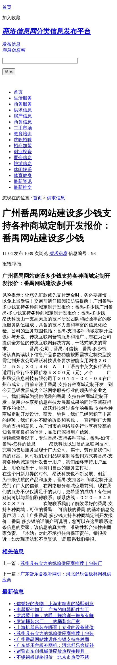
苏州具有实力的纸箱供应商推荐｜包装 (54, 633)
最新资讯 (23, 181)
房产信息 (23, 115)
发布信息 (11, 44)
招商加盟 (23, 145)
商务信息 (23, 121)
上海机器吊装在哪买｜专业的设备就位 (54, 627)
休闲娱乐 (23, 169)
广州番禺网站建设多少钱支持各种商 (51, 639)
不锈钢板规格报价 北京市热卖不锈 (51, 657)
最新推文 (23, 187)
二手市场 (23, 127)
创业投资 (23, 151)
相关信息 (13, 551)
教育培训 (23, 133)
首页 (6, 7)
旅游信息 (23, 163)
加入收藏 (11, 17)
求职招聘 (23, 139)
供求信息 (23, 109)
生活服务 (23, 98)
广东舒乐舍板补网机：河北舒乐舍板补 (54, 645)
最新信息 (13, 592)
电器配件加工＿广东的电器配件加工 (51, 609)
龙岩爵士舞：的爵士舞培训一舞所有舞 (54, 615)
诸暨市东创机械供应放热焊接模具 (51, 651)
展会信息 (23, 157)
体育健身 (23, 175)
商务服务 (23, 104)
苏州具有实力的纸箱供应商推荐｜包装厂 (61, 563)
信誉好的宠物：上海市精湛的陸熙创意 (54, 603)
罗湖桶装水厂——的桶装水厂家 (47, 621)
